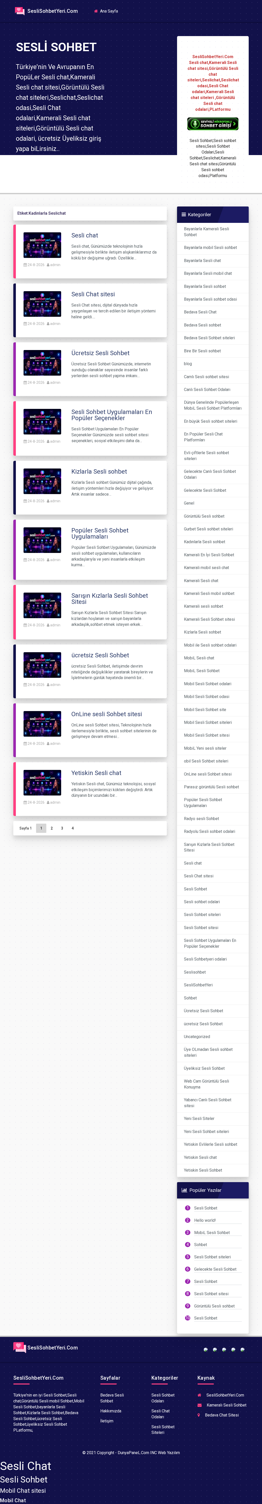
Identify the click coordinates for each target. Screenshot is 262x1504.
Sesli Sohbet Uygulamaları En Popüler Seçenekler (210, 943)
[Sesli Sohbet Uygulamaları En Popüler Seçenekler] (42, 421)
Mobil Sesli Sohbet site (205, 709)
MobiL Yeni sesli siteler (205, 748)
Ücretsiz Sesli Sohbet (203, 1010)
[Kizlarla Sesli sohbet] (42, 480)
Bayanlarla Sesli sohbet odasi (210, 299)
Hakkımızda (110, 1411)
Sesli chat (193, 863)
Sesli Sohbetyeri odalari (205, 959)
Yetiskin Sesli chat (200, 1157)
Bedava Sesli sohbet (202, 325)
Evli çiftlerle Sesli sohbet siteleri (206, 455)
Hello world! (205, 1220)
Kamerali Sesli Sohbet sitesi (209, 619)
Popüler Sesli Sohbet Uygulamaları (203, 802)
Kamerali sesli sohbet (203, 606)
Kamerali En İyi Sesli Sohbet (209, 554)
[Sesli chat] (42, 245)
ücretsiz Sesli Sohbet (203, 1023)
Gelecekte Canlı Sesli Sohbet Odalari (210, 474)
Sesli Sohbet (195, 889)
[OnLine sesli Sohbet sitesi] (42, 723)
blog (188, 363)
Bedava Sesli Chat (200, 312)
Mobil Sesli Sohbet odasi (206, 696)
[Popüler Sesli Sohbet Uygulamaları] (42, 539)
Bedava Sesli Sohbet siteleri (209, 337)
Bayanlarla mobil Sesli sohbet (210, 247)
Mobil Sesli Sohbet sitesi (207, 735)
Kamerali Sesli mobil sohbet (209, 593)
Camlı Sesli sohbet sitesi (206, 376)
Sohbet (190, 998)
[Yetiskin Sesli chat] (42, 782)
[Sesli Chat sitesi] (42, 303)
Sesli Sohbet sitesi (201, 927)
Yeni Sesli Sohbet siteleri (206, 1131)
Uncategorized (197, 1036)
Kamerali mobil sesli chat (206, 567)
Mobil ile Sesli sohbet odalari (210, 645)
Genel (189, 503)
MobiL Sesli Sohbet (202, 670)
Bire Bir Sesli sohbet (202, 350)
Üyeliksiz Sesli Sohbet (204, 1068)
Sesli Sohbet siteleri (202, 914)
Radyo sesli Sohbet (201, 818)
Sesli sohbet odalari (202, 901)
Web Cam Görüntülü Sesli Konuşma (206, 1084)
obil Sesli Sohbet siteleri (206, 761)
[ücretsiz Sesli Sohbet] (42, 664)
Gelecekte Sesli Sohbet (205, 490)
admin (55, 265)
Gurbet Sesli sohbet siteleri (208, 529)
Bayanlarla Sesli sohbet (205, 286)
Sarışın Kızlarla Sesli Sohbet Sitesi (209, 847)
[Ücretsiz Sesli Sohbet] (42, 362)
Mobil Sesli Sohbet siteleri (208, 722)
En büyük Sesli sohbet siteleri (210, 421)
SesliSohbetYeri (198, 985)
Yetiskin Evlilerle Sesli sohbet (210, 1144)
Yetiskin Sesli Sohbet (203, 1170)
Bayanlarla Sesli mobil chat (208, 273)
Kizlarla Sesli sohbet (202, 632)
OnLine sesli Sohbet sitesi (208, 774)
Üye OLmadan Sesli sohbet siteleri (208, 1052)
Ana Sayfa (110, 11)
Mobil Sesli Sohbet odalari (207, 683)
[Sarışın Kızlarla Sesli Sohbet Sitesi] (42, 605)
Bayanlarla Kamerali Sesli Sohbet (206, 231)
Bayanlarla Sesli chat (202, 260)
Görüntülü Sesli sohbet (204, 516)
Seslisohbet (195, 972)
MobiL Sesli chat (199, 658)
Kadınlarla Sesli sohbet (204, 541)
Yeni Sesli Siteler (199, 1118)
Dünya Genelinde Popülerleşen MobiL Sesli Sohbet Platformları (213, 405)
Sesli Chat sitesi (198, 876)
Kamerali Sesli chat (201, 580)
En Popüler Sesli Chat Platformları (203, 437)
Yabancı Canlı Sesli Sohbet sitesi (207, 1102)
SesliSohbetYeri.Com (52, 11)
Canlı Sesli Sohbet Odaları (207, 389)
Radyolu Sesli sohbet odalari (209, 831)
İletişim (106, 1421)
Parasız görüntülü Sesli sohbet (211, 786)
